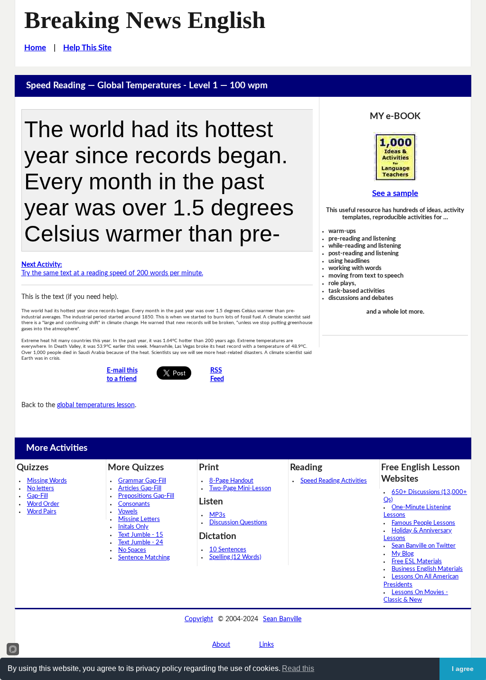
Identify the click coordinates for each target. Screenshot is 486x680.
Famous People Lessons (423, 523)
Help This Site (87, 48)
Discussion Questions (238, 523)
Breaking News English (144, 20)
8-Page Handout (231, 481)
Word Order (43, 504)
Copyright (199, 619)
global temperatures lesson (96, 405)
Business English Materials (427, 569)
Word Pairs (41, 512)
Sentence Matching (144, 558)
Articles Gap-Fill (139, 488)
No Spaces (132, 550)
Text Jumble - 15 (140, 535)
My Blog (403, 554)
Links (266, 644)
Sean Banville (282, 619)
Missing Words (47, 481)
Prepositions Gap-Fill (146, 496)
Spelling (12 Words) (235, 557)
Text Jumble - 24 (140, 543)
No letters (40, 488)
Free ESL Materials (417, 562)
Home (35, 48)
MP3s (217, 515)
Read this (298, 668)
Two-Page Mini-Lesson (240, 488)
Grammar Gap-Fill (142, 481)
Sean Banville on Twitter (424, 546)
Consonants (134, 504)
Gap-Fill (37, 496)
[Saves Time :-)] (394, 156)
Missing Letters (139, 519)
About (221, 644)
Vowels (128, 512)
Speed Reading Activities (333, 481)
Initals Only (133, 527)
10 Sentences (227, 550)
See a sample (395, 193)
